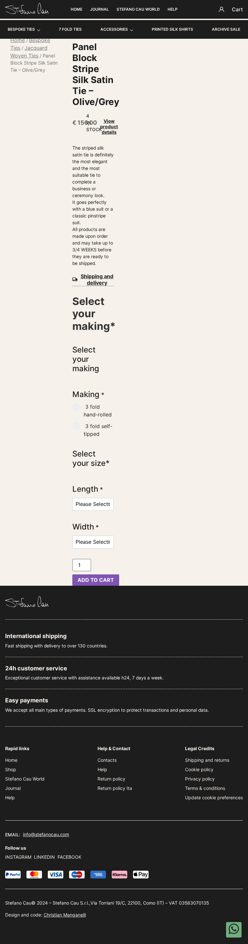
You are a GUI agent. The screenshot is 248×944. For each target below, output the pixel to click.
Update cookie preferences (214, 797)
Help (173, 9)
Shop (10, 769)
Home (76, 9)
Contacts (107, 760)
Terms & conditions (205, 788)
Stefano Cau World (138, 9)
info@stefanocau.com (46, 834)
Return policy (111, 778)
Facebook (69, 857)
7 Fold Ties (70, 29)
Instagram (18, 857)
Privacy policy (200, 778)
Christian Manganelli (65, 915)
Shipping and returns (207, 760)
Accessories (114, 29)
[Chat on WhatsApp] (234, 930)
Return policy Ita (115, 788)
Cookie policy (199, 769)
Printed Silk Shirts (172, 29)
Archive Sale (226, 29)
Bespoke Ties (21, 29)
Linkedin (44, 857)
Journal (99, 9)
